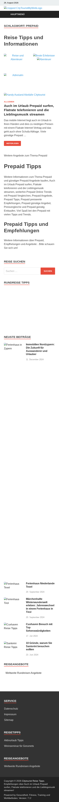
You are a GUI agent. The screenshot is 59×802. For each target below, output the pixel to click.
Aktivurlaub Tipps (13, 740)
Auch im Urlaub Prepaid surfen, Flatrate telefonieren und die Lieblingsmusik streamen (29, 110)
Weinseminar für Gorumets (19, 746)
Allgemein (9, 102)
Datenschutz (11, 708)
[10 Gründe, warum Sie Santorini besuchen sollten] (14, 643)
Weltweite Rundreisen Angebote (24, 673)
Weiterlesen (12, 143)
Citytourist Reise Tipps (33, 781)
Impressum (10, 714)
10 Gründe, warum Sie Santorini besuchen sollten (39, 646)
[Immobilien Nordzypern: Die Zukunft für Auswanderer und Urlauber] (14, 344)
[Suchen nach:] (29, 271)
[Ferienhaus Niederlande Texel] (14, 583)
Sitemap (8, 720)
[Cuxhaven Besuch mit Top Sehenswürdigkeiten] (14, 624)
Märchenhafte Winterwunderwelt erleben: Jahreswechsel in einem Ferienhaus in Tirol (40, 605)
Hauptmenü (18, 14)
